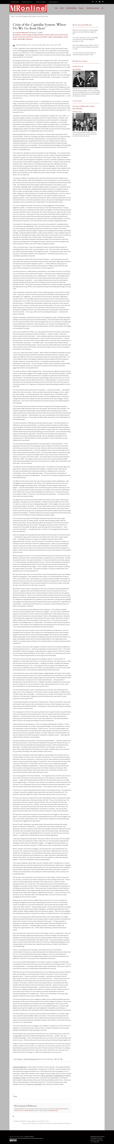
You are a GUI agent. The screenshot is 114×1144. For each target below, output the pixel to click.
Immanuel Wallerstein (21, 32)
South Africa (21, 37)
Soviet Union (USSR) (40, 37)
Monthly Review (54, 1110)
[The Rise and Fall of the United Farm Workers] (85, 122)
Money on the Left (53, 2)
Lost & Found (77, 101)
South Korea (30, 37)
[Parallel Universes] (85, 79)
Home (56, 8)
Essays (93, 8)
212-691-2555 (96, 1142)
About (62, 8)
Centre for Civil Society (34, 1084)
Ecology (34, 35)
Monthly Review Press (27, 2)
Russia (15, 37)
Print (15, 1096)
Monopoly (40, 35)
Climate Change (26, 35)
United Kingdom (58, 37)
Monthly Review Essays (80, 61)
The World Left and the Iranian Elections (83, 53)
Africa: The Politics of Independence (52, 1076)
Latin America (63, 35)
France (48, 35)
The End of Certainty (30, 1059)
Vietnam (20, 39)
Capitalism (17, 35)
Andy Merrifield (77, 69)
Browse (81, 8)
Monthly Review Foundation (98, 1136)
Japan (52, 35)
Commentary (28, 39)
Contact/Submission (71, 8)
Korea (56, 35)
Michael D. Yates (77, 111)
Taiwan (50, 37)
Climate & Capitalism (41, 2)
